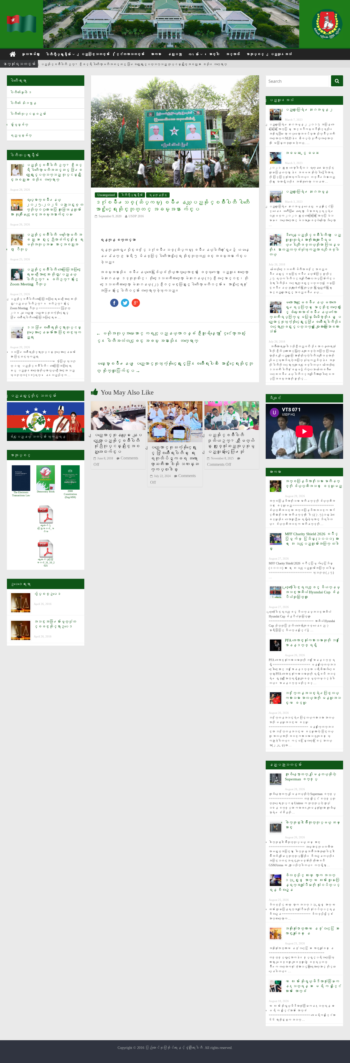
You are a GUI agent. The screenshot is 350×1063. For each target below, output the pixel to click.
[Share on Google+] (136, 301)
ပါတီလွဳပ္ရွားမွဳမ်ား (58, 54)
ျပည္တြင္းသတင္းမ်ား (95, 54)
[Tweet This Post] (125, 301)
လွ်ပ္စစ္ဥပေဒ (47, 594)
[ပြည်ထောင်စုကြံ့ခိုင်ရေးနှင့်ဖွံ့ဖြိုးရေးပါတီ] (22, 18)
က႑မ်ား (193, 54)
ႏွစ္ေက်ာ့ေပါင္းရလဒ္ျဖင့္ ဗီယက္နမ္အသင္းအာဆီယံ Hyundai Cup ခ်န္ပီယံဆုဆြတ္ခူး (312, 592)
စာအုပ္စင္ (255, 54)
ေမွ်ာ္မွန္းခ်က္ (19, 125)
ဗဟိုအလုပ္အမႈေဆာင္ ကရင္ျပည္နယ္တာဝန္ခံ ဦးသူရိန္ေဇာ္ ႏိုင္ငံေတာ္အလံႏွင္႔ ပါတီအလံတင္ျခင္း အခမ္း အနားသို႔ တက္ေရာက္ (170, 337)
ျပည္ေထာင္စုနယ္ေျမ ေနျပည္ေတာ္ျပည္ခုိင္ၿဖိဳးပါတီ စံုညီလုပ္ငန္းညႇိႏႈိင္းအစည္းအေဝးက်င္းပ (118, 443)
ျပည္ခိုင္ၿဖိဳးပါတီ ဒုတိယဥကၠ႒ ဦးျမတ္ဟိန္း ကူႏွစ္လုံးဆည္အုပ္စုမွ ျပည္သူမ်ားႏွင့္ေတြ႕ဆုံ (230, 443)
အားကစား (155, 54)
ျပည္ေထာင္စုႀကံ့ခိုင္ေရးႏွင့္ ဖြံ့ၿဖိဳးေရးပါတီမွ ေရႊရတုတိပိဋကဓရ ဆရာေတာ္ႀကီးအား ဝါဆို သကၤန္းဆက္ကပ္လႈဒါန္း (174, 458)
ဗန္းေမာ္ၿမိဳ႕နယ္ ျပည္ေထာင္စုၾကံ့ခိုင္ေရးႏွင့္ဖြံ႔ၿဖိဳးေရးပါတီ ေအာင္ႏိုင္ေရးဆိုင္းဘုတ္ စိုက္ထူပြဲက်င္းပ (174, 367)
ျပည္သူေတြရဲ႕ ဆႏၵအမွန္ (306, 192)
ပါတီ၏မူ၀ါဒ (21, 92)
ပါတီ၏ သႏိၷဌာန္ (23, 103)
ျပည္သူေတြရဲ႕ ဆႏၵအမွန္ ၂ (309, 110)
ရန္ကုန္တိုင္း (158, 195)
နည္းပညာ (174, 54)
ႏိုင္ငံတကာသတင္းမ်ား (130, 54)
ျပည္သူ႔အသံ (281, 54)
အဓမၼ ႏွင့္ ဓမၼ (302, 153)
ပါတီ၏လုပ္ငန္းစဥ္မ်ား (28, 114)
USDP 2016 (136, 216)
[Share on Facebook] (114, 301)
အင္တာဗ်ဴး (232, 54)
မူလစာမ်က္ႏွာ (30, 54)
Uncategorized (106, 195)
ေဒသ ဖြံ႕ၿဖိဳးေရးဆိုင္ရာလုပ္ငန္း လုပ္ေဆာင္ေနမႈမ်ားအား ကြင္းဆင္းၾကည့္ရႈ (53, 332)
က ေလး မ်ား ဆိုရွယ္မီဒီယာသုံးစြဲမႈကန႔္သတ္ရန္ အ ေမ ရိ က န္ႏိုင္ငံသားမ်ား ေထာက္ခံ (313, 986)
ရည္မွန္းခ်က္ (21, 135)
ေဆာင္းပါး (214, 54)
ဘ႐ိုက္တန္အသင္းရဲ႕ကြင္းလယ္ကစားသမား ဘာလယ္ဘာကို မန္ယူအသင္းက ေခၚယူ (313, 698)
